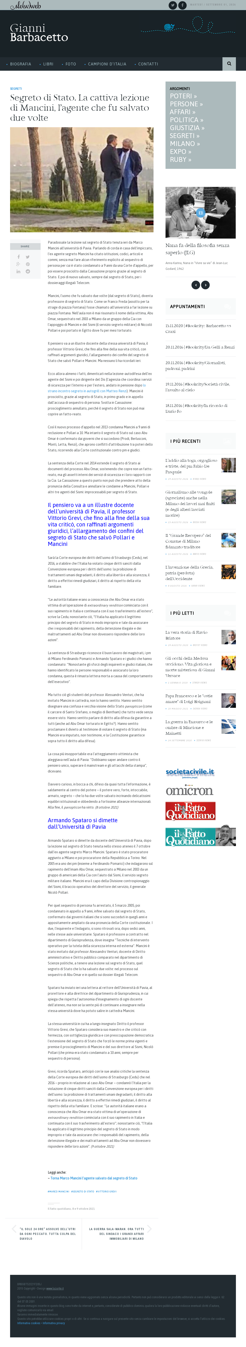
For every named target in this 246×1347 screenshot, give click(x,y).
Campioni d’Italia (107, 64)
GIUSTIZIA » (187, 128)
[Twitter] (173, 5)
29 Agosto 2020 (178, 645)
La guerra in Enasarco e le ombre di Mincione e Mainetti (189, 728)
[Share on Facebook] (18, 257)
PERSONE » (186, 104)
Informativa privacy (54, 1323)
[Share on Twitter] (28, 257)
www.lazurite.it (55, 1288)
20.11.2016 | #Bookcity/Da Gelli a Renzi (200, 347)
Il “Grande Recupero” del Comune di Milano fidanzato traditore (188, 541)
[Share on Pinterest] (28, 264)
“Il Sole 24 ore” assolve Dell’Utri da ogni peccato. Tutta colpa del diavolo (48, 1233)
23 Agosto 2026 (178, 522)
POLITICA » (186, 120)
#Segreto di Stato (82, 1191)
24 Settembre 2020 (180, 740)
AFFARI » (183, 112)
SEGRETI (16, 88)
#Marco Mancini (58, 1191)
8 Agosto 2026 (177, 585)
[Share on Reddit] (28, 271)
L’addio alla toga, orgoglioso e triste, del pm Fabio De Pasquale (191, 466)
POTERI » (183, 96)
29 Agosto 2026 (178, 479)
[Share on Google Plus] (18, 264)
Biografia (20, 64)
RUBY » (180, 159)
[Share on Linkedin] (18, 271)
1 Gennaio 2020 (178, 682)
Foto (71, 64)
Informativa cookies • (30, 1323)
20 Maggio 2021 (178, 708)
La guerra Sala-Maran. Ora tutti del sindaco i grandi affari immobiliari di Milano (116, 1233)
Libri (48, 64)
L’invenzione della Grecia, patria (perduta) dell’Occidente (189, 573)
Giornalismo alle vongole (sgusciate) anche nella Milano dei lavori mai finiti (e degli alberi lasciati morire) (190, 504)
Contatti (148, 64)
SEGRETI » (185, 135)
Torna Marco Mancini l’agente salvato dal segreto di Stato (93, 1178)
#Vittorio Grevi (106, 1191)
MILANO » (185, 143)
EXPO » (180, 151)
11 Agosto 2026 (178, 554)
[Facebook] (182, 5)
